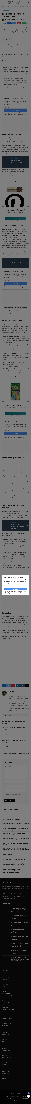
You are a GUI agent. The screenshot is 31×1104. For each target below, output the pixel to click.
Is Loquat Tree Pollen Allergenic (10, 746)
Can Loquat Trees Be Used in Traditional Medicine (15, 753)
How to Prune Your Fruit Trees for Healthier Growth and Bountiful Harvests (15, 834)
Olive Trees (4, 1039)
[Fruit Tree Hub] (15, 2)
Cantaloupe (4, 982)
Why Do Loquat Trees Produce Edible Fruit (13, 721)
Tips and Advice (5, 1078)
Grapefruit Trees (6, 1002)
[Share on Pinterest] (19, 23)
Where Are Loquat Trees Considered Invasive (14, 740)
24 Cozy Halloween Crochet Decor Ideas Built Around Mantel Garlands (20, 952)
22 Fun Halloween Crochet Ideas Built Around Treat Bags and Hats (20, 924)
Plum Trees (4, 1055)
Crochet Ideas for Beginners (8, 988)
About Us (12, 1096)
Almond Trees (5, 970)
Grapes (3, 1005)
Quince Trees (5, 1059)
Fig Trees (4, 1000)
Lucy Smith (8, 19)
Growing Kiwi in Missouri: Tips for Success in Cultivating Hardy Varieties (15, 829)
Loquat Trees (5, 10)
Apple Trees (4, 972)
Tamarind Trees (5, 1073)
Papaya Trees (5, 1043)
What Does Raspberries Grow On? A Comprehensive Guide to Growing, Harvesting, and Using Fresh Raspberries (16, 871)
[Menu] (2, 2)
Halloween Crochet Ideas (8, 1009)
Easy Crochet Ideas (6, 993)
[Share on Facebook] (9, 23)
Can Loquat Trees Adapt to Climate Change (13, 727)
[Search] (29, 2)
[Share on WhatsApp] (24, 23)
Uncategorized (5, 1082)
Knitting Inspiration (6, 1023)
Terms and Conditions (9, 1098)
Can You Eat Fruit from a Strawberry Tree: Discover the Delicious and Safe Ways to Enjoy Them (15, 864)
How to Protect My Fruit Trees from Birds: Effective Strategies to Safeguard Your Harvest (16, 848)
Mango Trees (5, 1032)
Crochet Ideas (5, 986)
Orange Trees (5, 1041)
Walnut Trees (5, 1085)
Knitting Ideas (5, 1021)
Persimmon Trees (6, 1050)
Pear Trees (4, 1048)
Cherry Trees (5, 984)
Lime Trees (4, 1027)
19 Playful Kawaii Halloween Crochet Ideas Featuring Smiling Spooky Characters (20, 959)
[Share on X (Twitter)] (14, 23)
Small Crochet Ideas (6, 1066)
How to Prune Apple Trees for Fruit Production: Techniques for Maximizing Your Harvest (16, 838)
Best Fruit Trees (5, 977)
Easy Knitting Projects (7, 995)
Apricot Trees (5, 975)
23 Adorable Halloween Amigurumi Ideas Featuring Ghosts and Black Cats (18, 931)
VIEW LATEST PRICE (15, 218)
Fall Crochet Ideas (6, 998)
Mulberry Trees (5, 1034)
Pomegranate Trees (6, 1057)
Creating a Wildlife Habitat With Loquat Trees (14, 734)
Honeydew (4, 1011)
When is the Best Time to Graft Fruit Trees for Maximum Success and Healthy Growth (15, 858)
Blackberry (4, 979)
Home (6, 1096)
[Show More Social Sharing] (27, 23)
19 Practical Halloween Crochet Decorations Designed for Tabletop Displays (19, 945)
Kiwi (3, 1016)
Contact (17, 1096)
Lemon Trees (5, 1025)
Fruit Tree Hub (17, 1093)
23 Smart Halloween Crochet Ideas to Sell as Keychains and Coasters (19, 917)
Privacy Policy (24, 1096)
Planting (4, 1053)
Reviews (4, 1064)
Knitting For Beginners (7, 1018)
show (10, 39)
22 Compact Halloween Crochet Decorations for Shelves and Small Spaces (19, 938)
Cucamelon (4, 991)
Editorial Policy (25, 1098)
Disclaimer (18, 1098)
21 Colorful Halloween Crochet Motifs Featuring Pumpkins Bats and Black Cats (20, 910)
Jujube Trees (5, 1014)
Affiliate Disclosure (16, 1100)
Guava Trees (5, 1007)
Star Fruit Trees (5, 1069)
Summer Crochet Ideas (7, 1071)
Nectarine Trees (5, 1037)
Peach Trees (5, 1046)
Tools (3, 1080)
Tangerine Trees (6, 1076)
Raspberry (4, 1062)
